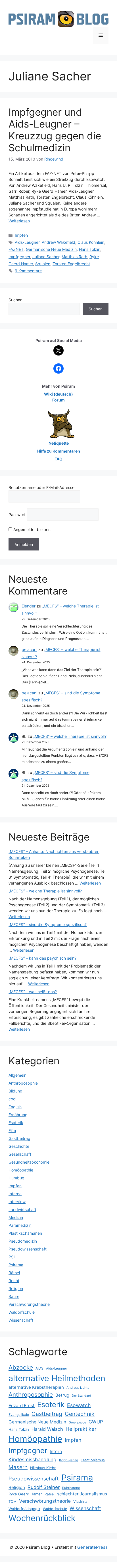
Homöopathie (21, 1170)
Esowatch (79, 1405)
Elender (28, 606)
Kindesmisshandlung (33, 1459)
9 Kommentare (28, 270)
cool (12, 1098)
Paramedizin (20, 1225)
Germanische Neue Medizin (51, 249)
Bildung (15, 1091)
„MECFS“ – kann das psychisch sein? (42, 958)
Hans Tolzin (89, 249)
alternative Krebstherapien (36, 1387)
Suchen (15, 299)
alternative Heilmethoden (57, 1378)
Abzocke (21, 1367)
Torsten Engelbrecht (71, 263)
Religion (16, 1288)
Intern (56, 1451)
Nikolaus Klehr (43, 1468)
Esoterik (16, 1122)
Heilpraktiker (81, 1429)
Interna (15, 1193)
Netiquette (59, 443)
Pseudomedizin (23, 1241)
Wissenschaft (21, 1320)
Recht (14, 1280)
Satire (14, 1296)
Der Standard (81, 1396)
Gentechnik (80, 1413)
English (15, 1106)
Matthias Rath (74, 256)
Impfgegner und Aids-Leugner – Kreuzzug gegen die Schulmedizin (55, 129)
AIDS (39, 1368)
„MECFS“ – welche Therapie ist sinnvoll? (69, 736)
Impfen (21, 235)
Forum (58, 400)
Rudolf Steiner (44, 1487)
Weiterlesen (19, 220)
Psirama (16, 1264)
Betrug (62, 1395)
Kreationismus (93, 1460)
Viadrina (80, 1501)
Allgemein (17, 1075)
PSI (12, 1256)
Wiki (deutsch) (58, 394)
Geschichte (19, 1146)
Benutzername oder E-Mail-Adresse (41, 487)
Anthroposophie (23, 1083)
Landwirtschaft (22, 1209)
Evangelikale (19, 1414)
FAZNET (16, 249)
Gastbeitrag (19, 1138)
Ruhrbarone (71, 1488)
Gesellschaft (20, 1154)
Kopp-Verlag (68, 1460)
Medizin (16, 1217)
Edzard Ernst (22, 1405)
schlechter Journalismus (82, 1494)
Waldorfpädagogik (24, 1508)
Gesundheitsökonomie (29, 1162)
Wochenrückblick (42, 1518)
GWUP (96, 1422)
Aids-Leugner (27, 242)
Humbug (16, 1177)
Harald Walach (47, 1429)
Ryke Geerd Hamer (25, 1494)
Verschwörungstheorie (29, 1304)
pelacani (29, 649)
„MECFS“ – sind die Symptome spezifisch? (48, 924)
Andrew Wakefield (58, 242)
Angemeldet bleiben (31, 529)
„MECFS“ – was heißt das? (33, 991)
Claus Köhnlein (91, 242)
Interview (17, 1201)
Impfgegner (19, 256)
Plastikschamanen (25, 1233)
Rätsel (14, 1272)
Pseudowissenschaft (28, 1249)
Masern (18, 1467)
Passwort (17, 514)
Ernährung (18, 1114)
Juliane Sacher (45, 256)
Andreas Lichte (77, 1388)
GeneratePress (92, 1547)
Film (12, 1130)
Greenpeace (77, 1422)
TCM (12, 1501)
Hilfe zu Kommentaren (58, 451)
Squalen (42, 263)
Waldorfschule (22, 1312)
